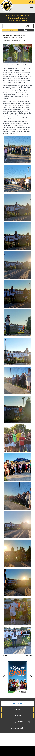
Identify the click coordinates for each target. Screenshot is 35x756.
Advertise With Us (15, 728)
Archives (10, 30)
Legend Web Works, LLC (21, 722)
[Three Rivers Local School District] (7, 6)
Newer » (29, 656)
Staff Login (17, 709)
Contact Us (17, 716)
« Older (5, 656)
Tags (26, 30)
